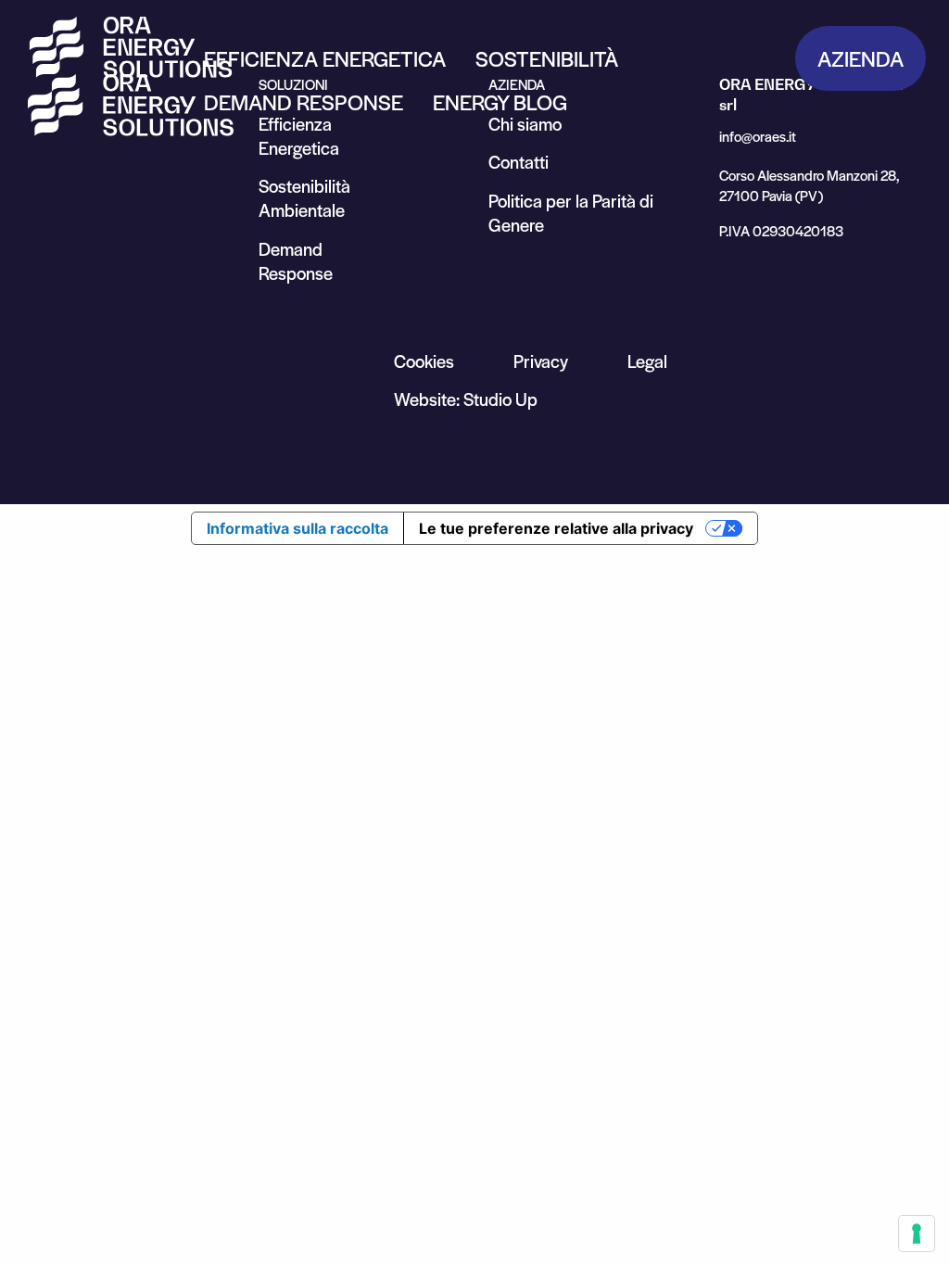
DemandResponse (296, 260)
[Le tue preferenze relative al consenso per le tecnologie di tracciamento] (916, 1233)
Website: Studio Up (466, 398)
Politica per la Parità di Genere (570, 212)
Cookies (424, 360)
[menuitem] (325, 58)
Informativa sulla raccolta (297, 528)
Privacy (540, 360)
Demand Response (303, 102)
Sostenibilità (546, 58)
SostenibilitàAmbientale (304, 197)
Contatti (518, 161)
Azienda (860, 58)
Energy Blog (500, 102)
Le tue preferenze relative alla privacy (556, 528)
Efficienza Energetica (325, 58)
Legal (647, 360)
